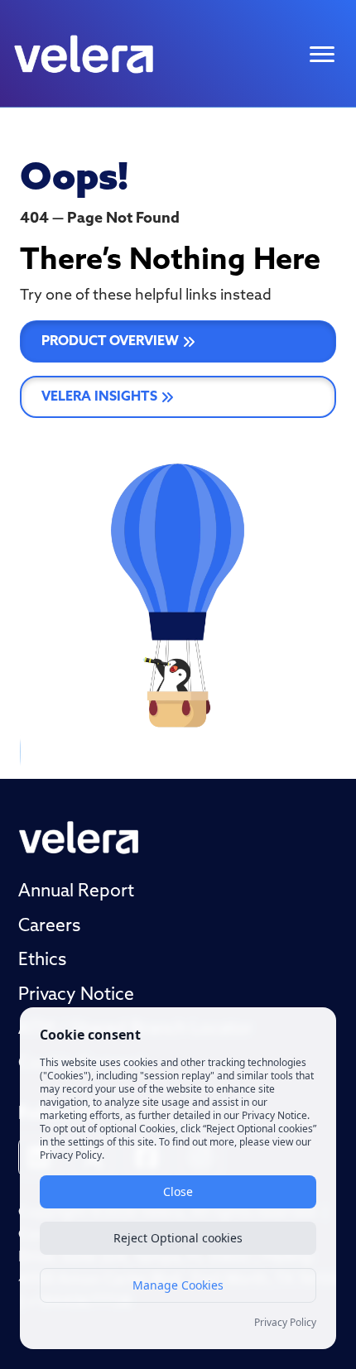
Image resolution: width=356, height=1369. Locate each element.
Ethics (42, 960)
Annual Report (76, 892)
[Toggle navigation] (322, 54)
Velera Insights (99, 397)
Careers (49, 926)
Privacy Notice (76, 995)
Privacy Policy (285, 1322)
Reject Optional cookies (178, 1238)
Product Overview (110, 341)
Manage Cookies (178, 1285)
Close (178, 1191)
